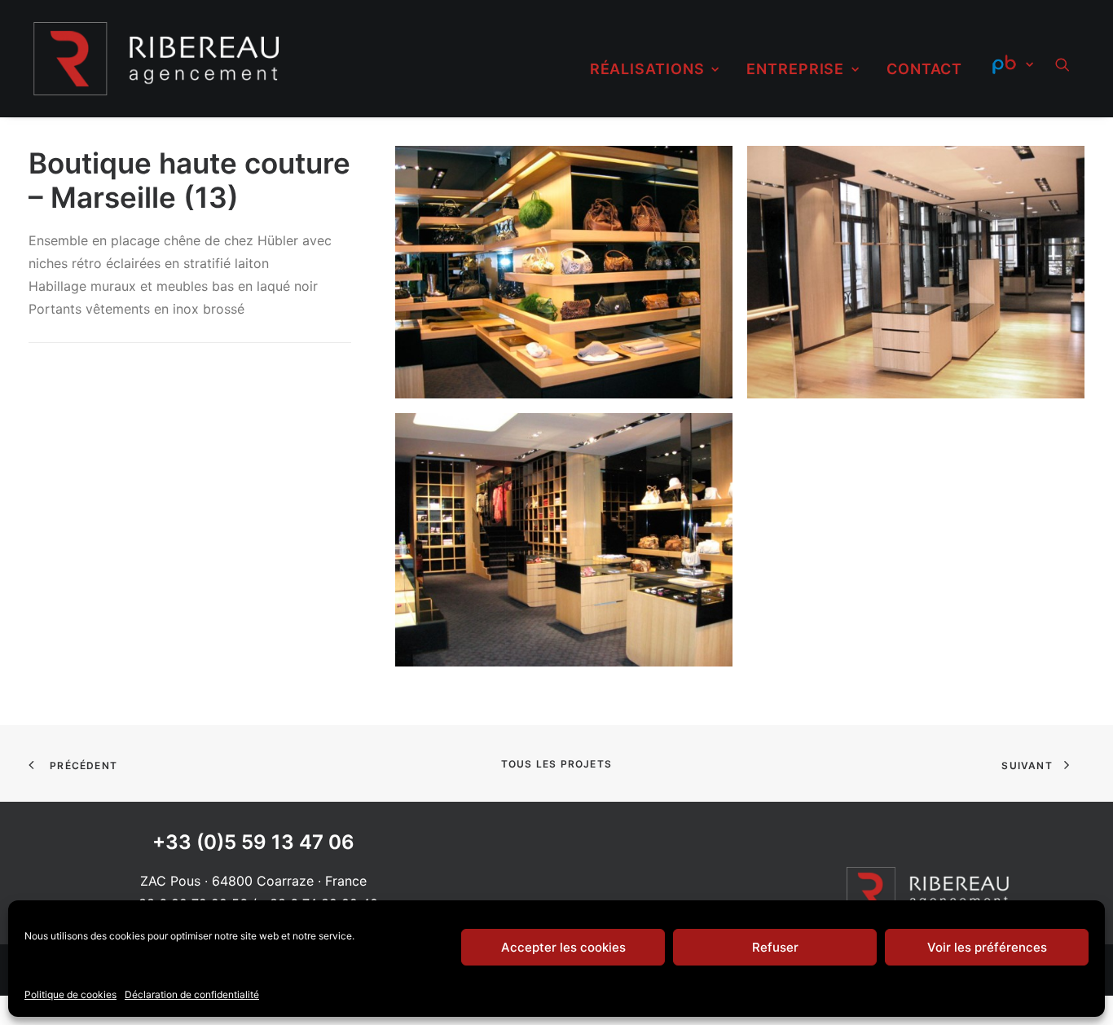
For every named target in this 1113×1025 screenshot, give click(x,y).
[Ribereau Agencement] (157, 58)
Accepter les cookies (563, 947)
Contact (924, 68)
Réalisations (647, 68)
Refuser (775, 947)
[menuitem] (655, 69)
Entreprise (795, 68)
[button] (1069, 64)
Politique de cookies (70, 994)
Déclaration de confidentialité (192, 994)
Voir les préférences (987, 947)
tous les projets (556, 764)
